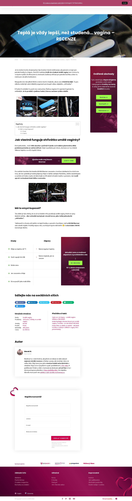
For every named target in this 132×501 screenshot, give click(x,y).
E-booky (54, 480)
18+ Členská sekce (58, 485)
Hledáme (18, 477)
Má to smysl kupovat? (26, 129)
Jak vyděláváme (94, 480)
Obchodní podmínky (95, 482)
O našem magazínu (21, 482)
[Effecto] (116, 499)
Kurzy (53, 477)
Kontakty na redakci (22, 485)
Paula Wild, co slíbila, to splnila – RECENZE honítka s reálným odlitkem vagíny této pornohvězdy (65, 327)
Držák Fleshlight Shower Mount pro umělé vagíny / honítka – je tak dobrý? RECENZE (65, 322)
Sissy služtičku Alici (50, 370)
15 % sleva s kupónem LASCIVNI (53, 3)
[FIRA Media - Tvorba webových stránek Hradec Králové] (108, 499)
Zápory (25, 133)
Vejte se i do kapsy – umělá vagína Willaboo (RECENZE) (63, 318)
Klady (24, 131)
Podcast (54, 482)
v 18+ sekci (64, 365)
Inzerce (91, 477)
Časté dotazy (19, 480)
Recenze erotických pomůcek (31, 59)
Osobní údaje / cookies (96, 485)
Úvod (16, 59)
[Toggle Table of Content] (76, 124)
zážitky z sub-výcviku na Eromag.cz (52, 372)
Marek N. (28, 351)
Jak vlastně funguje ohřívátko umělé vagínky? (31, 127)
